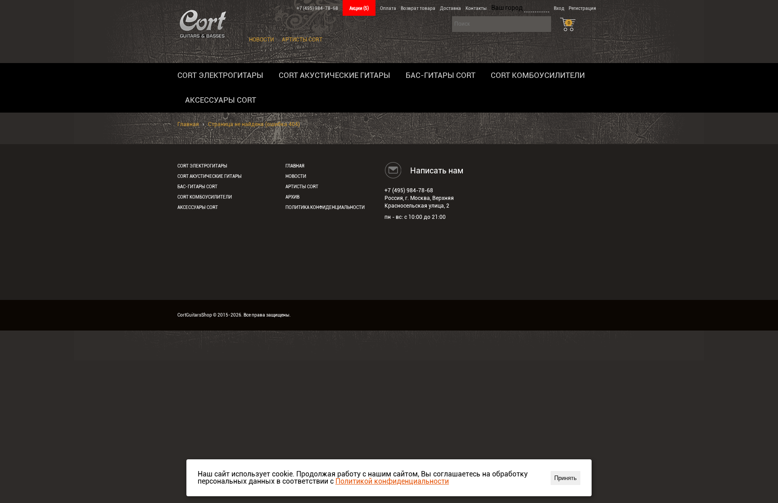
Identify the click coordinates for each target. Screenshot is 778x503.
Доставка (450, 8)
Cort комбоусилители (538, 75)
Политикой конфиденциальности (392, 481)
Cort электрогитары (220, 75)
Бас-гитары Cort (440, 75)
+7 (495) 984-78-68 (317, 8)
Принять (565, 478)
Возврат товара (418, 8)
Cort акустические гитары (334, 75)
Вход (559, 8)
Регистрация (582, 8)
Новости (261, 39)
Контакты (476, 8)
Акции (359, 8)
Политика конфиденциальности (325, 207)
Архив (292, 197)
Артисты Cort (302, 39)
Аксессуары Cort (220, 99)
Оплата (388, 8)
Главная (188, 124)
